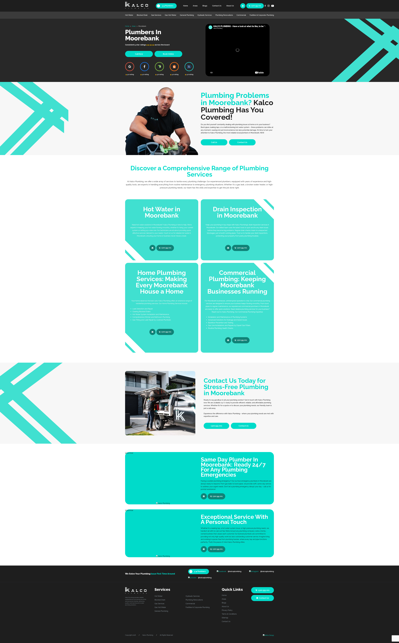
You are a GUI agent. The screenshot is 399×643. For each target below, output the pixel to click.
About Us (230, 6)
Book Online (168, 54)
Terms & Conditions (229, 614)
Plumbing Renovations (224, 15)
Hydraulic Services (204, 15)
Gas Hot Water (170, 15)
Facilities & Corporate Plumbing (262, 15)
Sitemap (225, 618)
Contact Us (216, 6)
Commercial (241, 15)
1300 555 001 (256, 6)
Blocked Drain (142, 15)
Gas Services (156, 15)
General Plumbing (187, 15)
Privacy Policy (227, 610)
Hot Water (129, 15)
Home (185, 6)
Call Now (139, 54)
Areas (195, 6)
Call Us (214, 142)
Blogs (205, 6)
